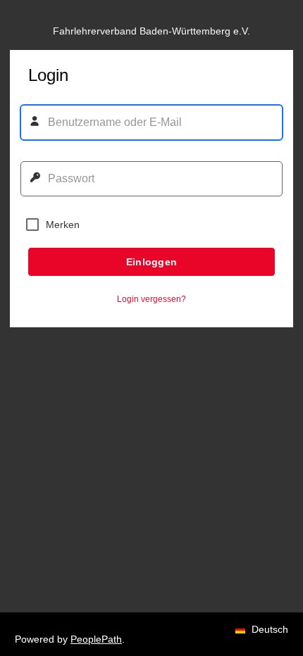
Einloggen (152, 261)
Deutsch (268, 603)
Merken (63, 224)
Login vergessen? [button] (151, 299)
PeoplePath (96, 639)
